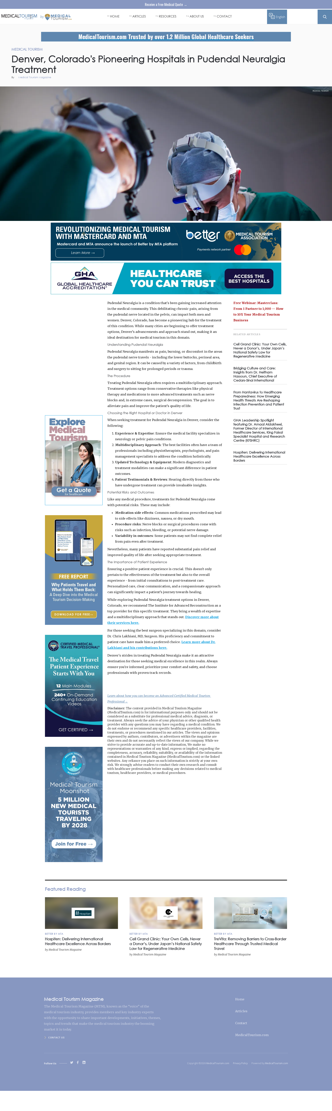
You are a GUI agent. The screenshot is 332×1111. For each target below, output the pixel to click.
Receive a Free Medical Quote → (166, 4)
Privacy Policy (240, 1063)
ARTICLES (139, 16)
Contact (241, 1023)
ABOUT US (197, 16)
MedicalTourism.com (252, 1035)
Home (239, 999)
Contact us (56, 1037)
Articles (241, 1011)
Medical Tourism (321, 91)
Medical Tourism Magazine (34, 77)
